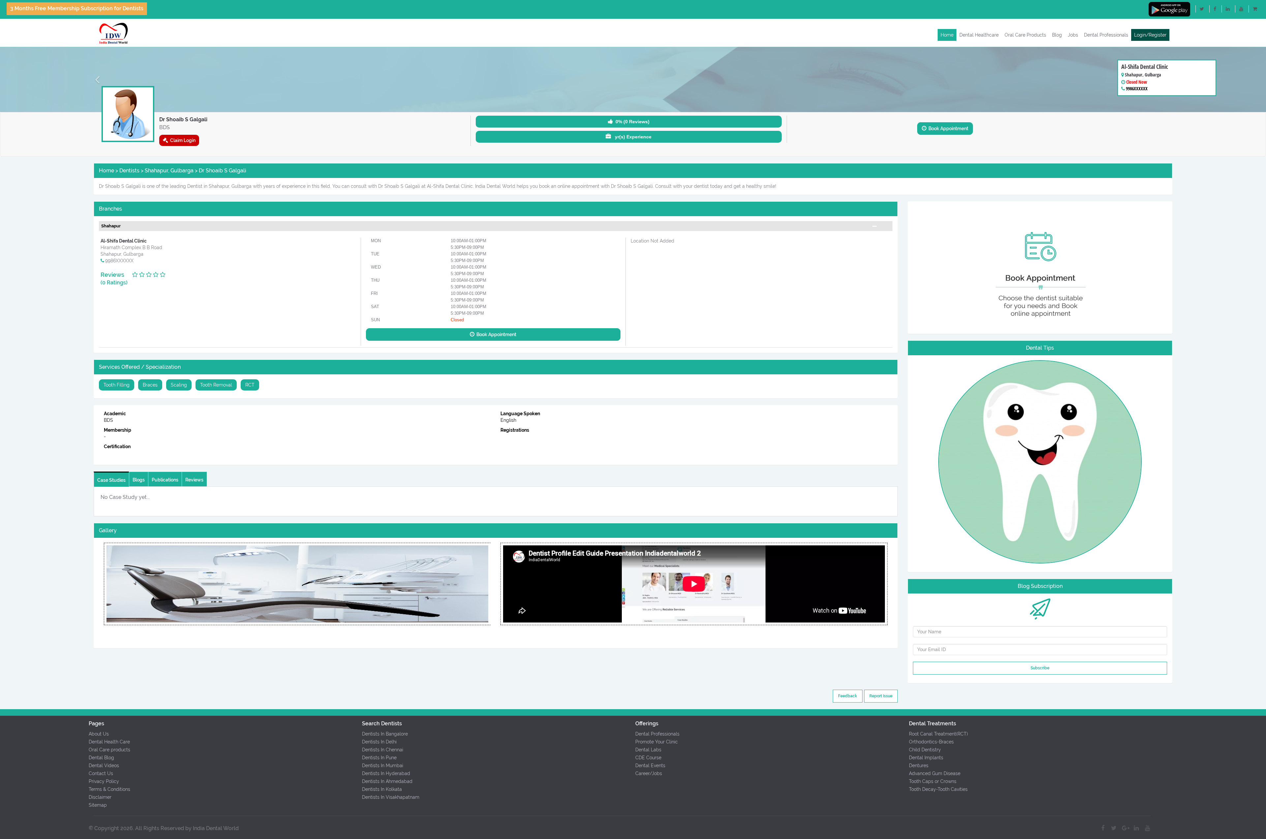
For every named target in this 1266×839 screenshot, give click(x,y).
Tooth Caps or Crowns (932, 781)
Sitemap (98, 805)
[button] (95, 79)
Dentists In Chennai (382, 749)
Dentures (918, 765)
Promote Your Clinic (656, 741)
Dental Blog (101, 757)
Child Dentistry (925, 749)
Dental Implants (926, 757)
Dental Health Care (109, 741)
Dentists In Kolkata (382, 789)
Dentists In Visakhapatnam (390, 797)
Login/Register (1150, 35)
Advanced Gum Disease (934, 773)
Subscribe (1040, 668)
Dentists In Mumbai (382, 765)
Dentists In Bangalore (385, 734)
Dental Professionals (1106, 35)
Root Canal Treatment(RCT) (938, 734)
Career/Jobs (648, 773)
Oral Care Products (1025, 35)
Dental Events (650, 765)
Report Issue (880, 696)
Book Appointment (947, 128)
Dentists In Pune (379, 757)
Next (490, 584)
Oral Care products (109, 749)
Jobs (1073, 35)
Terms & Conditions (109, 789)
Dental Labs (648, 749)
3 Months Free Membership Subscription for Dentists (76, 8)
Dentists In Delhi (379, 741)
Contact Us (101, 773)
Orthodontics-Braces (931, 741)
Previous (103, 584)
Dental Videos (104, 765)
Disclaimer (100, 797)
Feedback (847, 696)
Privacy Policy (104, 781)
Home (947, 35)
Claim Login (182, 140)
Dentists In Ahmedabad (387, 781)
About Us (99, 734)
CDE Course (648, 757)
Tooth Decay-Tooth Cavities (938, 789)
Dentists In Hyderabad (386, 773)
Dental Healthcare (979, 35)
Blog (1057, 35)
